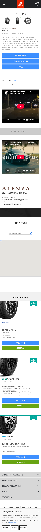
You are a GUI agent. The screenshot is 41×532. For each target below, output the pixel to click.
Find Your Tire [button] (37, 3)
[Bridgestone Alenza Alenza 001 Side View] (27, 20)
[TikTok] (23, 508)
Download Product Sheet (20, 61)
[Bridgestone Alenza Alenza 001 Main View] (7, 20)
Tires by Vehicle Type (9, 480)
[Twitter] (23, 13)
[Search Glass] (31, 233)
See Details (20, 348)
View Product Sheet (20, 55)
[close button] (38, 511)
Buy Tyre (20, 67)
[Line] (30, 508)
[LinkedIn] (36, 508)
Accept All (23, 528)
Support (5, 491)
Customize (5, 528)
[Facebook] (20, 13)
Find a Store (20, 343)
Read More (12, 523)
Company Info (7, 497)
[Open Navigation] (4, 4)
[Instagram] (17, 508)
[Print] (25, 13)
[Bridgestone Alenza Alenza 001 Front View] (17, 20)
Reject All (15, 528)
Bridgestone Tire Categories (12, 474)
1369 (15, 80)
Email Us (16, 84)
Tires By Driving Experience (12, 486)
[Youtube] (11, 508)
